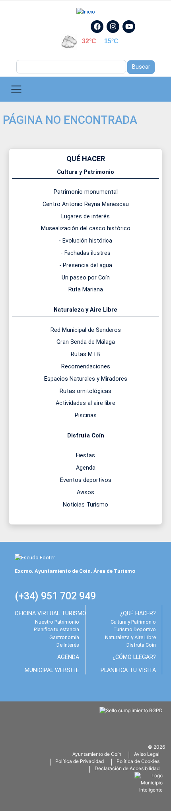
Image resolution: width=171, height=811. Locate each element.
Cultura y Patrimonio (133, 622)
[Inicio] (85, 12)
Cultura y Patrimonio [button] (85, 172)
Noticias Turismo (85, 504)
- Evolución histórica (85, 240)
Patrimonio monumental (86, 192)
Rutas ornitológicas (85, 391)
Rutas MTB (85, 354)
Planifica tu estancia (56, 629)
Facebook (101, 35)
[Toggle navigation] (16, 89)
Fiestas (85, 455)
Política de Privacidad (79, 761)
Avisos (85, 492)
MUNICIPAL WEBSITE (52, 670)
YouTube (132, 35)
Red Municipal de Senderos (86, 330)
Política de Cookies (138, 761)
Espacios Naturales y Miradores (85, 379)
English (65, 24)
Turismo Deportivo (134, 629)
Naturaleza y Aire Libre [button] (85, 309)
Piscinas (86, 415)
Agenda (85, 467)
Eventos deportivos (85, 480)
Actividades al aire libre (85, 403)
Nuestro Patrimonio (57, 622)
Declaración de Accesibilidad (127, 768)
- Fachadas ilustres (86, 253)
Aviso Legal (146, 754)
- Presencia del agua (85, 265)
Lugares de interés (85, 216)
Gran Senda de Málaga (85, 342)
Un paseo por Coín (86, 277)
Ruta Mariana (85, 289)
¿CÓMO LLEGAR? (134, 657)
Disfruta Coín (141, 645)
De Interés (67, 645)
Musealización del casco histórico (85, 228)
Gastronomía (64, 637)
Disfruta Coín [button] (85, 435)
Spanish (45, 24)
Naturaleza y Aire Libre (130, 637)
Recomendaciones (85, 366)
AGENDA (68, 657)
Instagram (117, 35)
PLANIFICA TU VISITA (128, 670)
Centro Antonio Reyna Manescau (86, 204)
